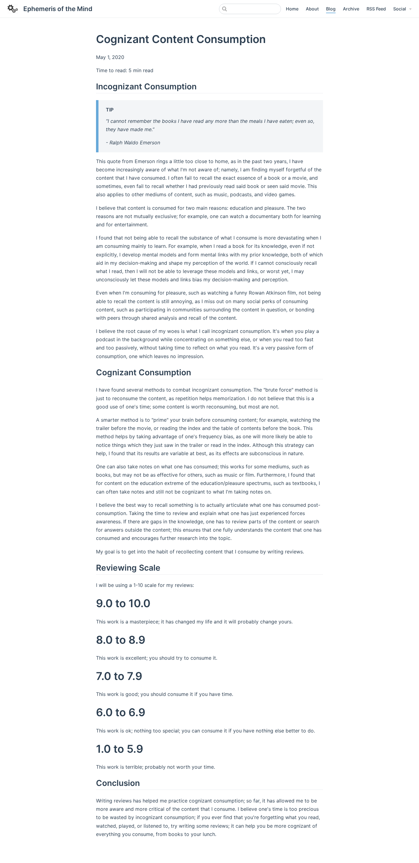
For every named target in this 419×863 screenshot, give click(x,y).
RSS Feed (376, 8)
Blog (331, 8)
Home (292, 8)
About (312, 8)
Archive (351, 8)
